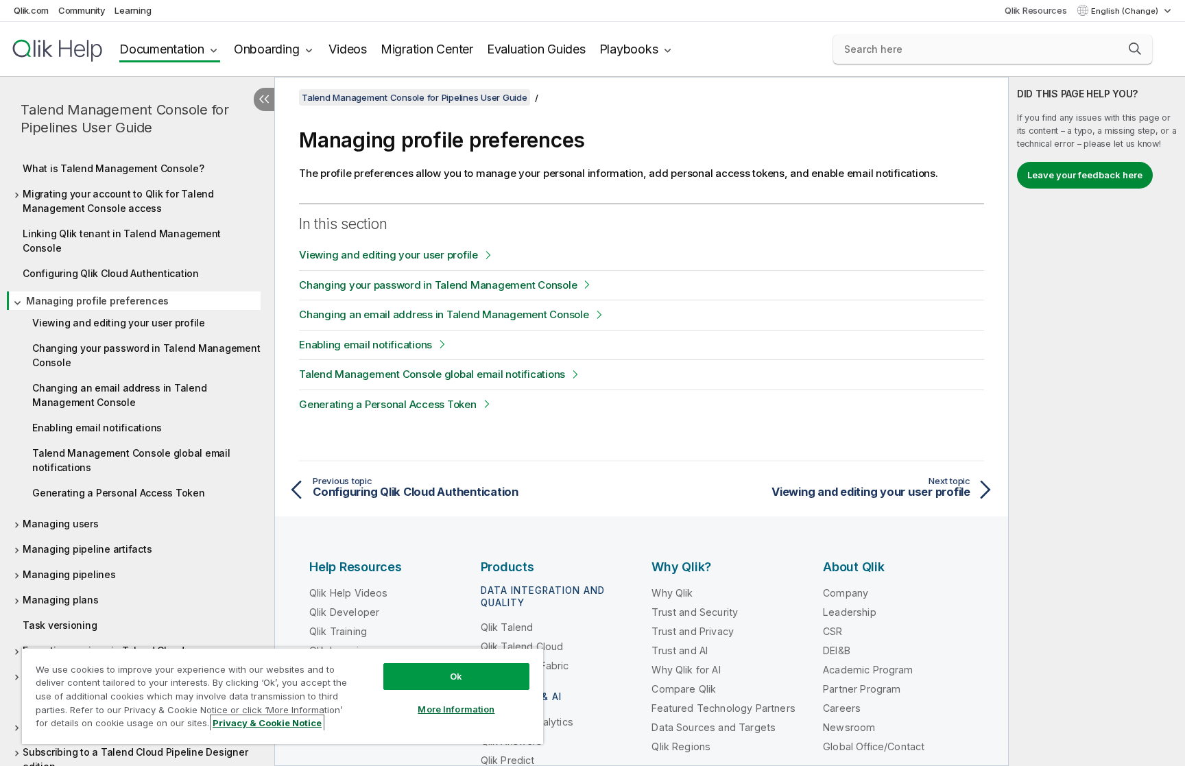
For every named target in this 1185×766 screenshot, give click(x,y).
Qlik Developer (344, 612)
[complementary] (1097, 421)
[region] (282, 695)
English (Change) (1125, 11)
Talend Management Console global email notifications (131, 460)
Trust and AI (679, 650)
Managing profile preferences (97, 301)
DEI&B (836, 650)
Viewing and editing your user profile (118, 322)
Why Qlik (672, 593)
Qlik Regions (680, 746)
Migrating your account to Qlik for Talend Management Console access (118, 201)
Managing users (61, 523)
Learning (133, 10)
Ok (456, 676)
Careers (842, 708)
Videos (347, 49)
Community (82, 10)
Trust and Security (694, 612)
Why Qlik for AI (685, 669)
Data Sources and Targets (713, 727)
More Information (456, 709)
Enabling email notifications (97, 427)
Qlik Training (338, 631)
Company (845, 593)
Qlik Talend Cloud (522, 646)
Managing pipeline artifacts (87, 549)
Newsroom (849, 727)
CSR (832, 631)
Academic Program (868, 669)
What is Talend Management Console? (113, 168)
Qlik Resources (1036, 10)
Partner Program (861, 689)
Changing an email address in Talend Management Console (119, 395)
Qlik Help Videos (348, 593)
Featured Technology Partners (723, 708)
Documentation (161, 49)
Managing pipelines (69, 574)
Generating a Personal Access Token (118, 493)
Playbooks (628, 49)
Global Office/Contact (873, 746)
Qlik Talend (507, 627)
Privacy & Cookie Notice (267, 722)
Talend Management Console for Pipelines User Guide (125, 118)
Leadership (849, 612)
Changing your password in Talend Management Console (146, 355)
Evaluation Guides (536, 49)
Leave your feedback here (1084, 174)
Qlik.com (31, 10)
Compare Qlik (683, 689)
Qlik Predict (508, 760)
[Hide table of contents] (264, 99)
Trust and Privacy (692, 631)
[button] (1135, 49)
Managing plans (61, 600)
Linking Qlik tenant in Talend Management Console (122, 241)
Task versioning (60, 625)
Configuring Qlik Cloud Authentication (111, 273)
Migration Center (427, 49)
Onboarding (267, 49)
